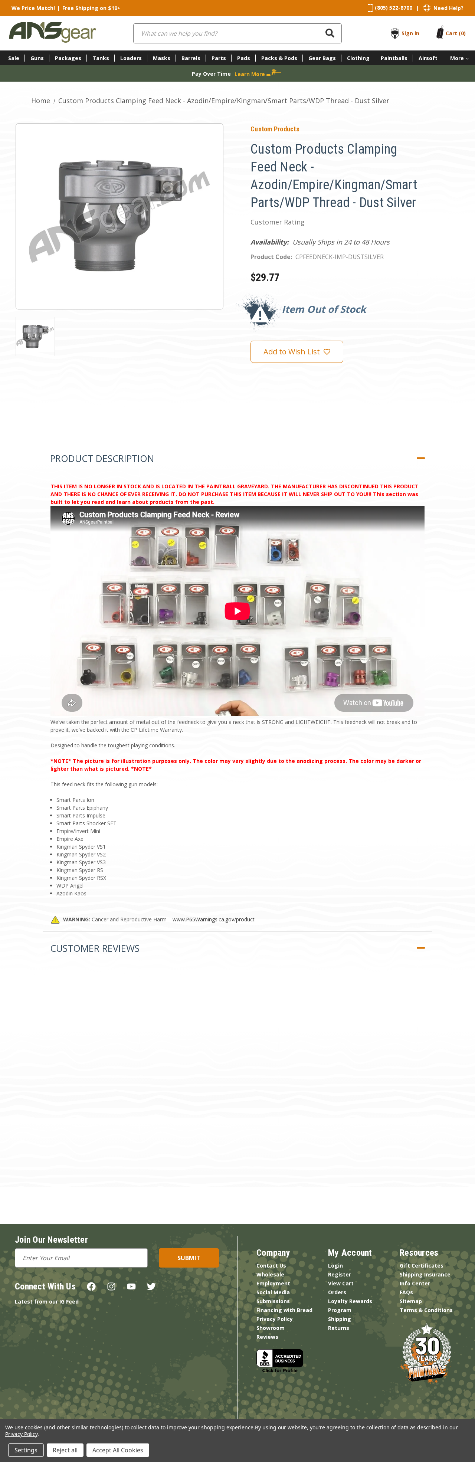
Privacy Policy (274, 1318)
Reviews (267, 1336)
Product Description (102, 458)
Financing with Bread (284, 1310)
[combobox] (237, 33)
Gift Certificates (421, 1265)
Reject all (65, 1450)
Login (335, 1265)
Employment (273, 1283)
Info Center (415, 1283)
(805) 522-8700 (393, 7)
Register (339, 1274)
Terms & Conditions (426, 1310)
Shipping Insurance (425, 1274)
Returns (338, 1327)
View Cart (341, 1283)
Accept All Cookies (117, 1450)
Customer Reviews (95, 948)
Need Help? (448, 8)
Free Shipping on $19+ (91, 8)
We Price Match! (33, 8)
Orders (337, 1292)
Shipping (339, 1318)
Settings (25, 1450)
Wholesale (270, 1274)
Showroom (270, 1327)
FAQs (406, 1292)
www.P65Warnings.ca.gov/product (214, 919)
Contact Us (271, 1265)
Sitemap (411, 1301)
